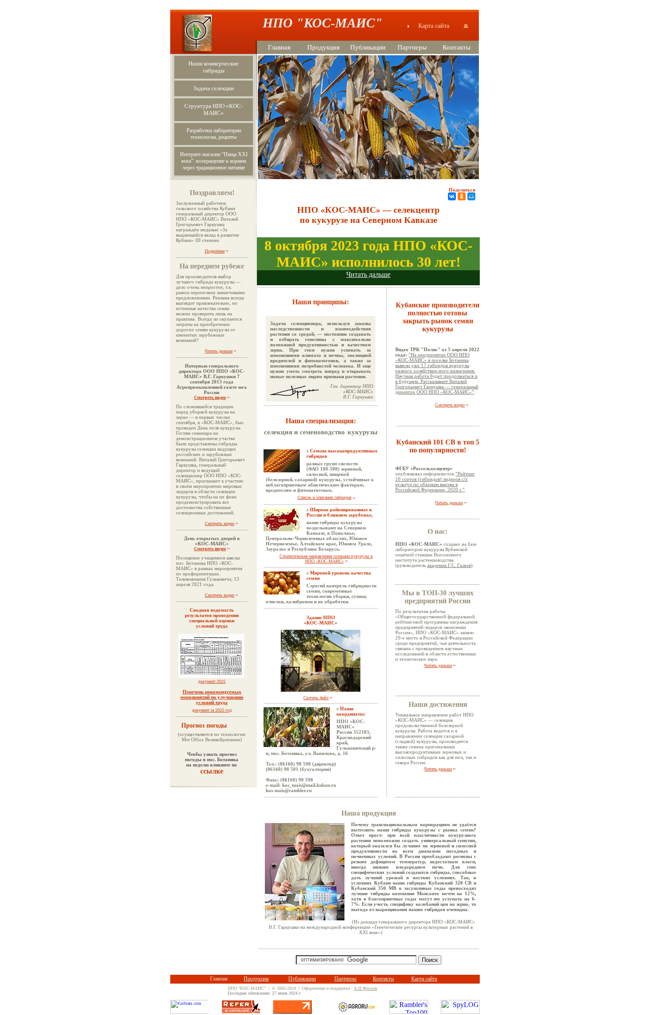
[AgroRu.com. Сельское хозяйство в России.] (356, 1011)
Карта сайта (439, 26)
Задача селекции (213, 88)
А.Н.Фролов (365, 988)
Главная (279, 47)
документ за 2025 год (212, 710)
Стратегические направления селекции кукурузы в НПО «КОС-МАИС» (326, 558)
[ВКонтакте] (452, 196)
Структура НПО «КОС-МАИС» (213, 109)
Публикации (368, 47)
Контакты (456, 47)
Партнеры (412, 47)
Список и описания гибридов (325, 497)
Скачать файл (316, 697)
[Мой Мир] (471, 196)
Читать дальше (219, 351)
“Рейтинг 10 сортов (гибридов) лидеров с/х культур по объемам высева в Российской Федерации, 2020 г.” (435, 481)
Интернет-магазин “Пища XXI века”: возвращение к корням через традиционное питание (214, 161)
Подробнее (215, 251)
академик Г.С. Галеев (449, 565)
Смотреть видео (210, 397)
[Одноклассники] (462, 196)
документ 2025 (211, 692)
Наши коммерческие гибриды (213, 67)
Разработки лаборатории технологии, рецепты (214, 133)
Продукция (323, 47)
